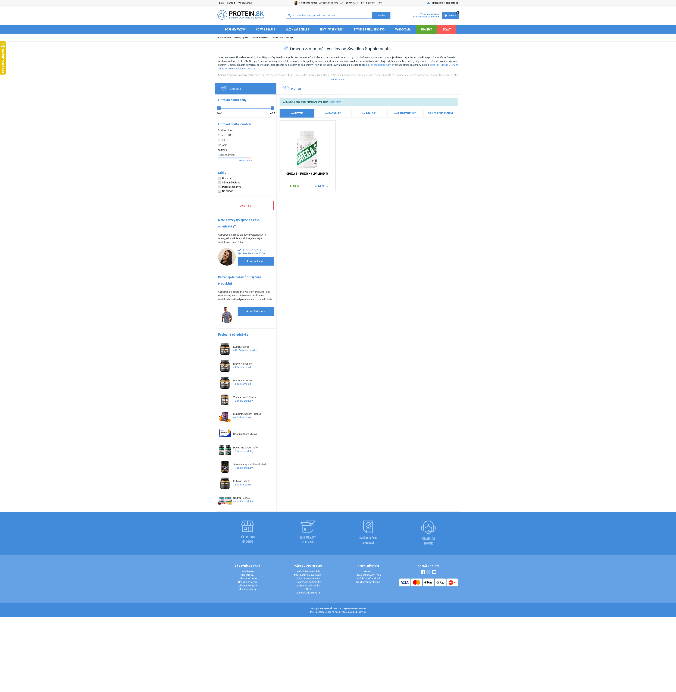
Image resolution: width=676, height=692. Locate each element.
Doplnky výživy (235, 29)
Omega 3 (290, 37)
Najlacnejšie (333, 113)
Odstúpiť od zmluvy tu (308, 592)
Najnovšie (297, 113)
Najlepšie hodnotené (440, 113)
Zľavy (447, 29)
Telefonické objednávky (308, 571)
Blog (221, 2)
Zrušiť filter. (335, 101)
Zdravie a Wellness (260, 37)
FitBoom (222, 145)
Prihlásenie (436, 2)
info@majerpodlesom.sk (354, 611)
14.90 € (322, 186)
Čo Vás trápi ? (265, 29)
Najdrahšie (368, 113)
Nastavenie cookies (356, 608)
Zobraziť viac (338, 79)
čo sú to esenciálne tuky (377, 64)
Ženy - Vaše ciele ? (332, 29)
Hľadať (381, 15)
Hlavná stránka (224, 37)
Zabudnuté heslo (247, 578)
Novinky (426, 29)
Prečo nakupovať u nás (368, 575)
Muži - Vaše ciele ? (297, 29)
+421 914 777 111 (352, 2)
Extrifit (221, 140)
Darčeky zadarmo (231, 186)
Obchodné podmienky (308, 585)
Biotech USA (224, 135)
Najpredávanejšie (405, 113)
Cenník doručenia (247, 582)
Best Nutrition (225, 130)
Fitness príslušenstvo (369, 29)
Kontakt (231, 2)
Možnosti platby (247, 589)
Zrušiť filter (246, 205)
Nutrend (222, 150)
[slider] (219, 108)
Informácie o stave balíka (307, 575)
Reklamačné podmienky (308, 582)
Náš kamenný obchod (368, 582)
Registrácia (452, 2)
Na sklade (227, 191)
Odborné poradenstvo (308, 578)
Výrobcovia (403, 29)
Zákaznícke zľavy (247, 585)
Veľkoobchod (245, 2)
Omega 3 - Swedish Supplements (307, 173)
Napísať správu (257, 261)
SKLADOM (294, 186)
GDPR (308, 589)
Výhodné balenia (231, 182)
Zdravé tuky (277, 37)
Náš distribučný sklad (368, 578)
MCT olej (296, 88)
